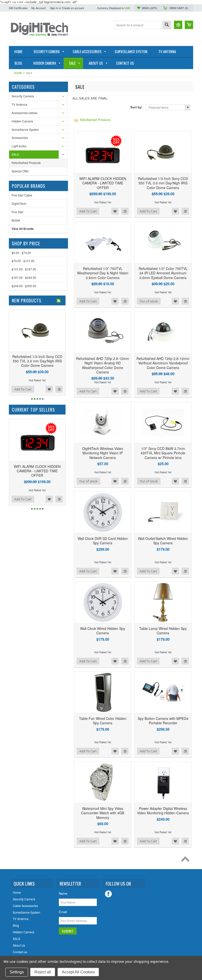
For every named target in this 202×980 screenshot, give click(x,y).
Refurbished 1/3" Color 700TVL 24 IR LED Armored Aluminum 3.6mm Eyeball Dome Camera (163, 273)
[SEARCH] (166, 25)
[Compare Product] (178, 25)
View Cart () (178, 8)
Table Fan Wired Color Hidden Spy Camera (102, 720)
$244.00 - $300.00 (24, 286)
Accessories (20, 137)
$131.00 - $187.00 (24, 269)
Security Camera (23, 96)
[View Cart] (189, 25)
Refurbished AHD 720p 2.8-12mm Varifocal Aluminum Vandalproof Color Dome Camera (162, 363)
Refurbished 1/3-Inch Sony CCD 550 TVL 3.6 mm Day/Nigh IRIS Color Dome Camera (163, 183)
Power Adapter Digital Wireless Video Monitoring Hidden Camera (163, 810)
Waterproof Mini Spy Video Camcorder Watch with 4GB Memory (102, 813)
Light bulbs (19, 146)
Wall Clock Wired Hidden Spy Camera (102, 630)
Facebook (108, 894)
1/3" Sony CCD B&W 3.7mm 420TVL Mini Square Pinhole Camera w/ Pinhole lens (163, 453)
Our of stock (149, 301)
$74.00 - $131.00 (23, 261)
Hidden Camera (22, 121)
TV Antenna (19, 104)
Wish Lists (149, 8)
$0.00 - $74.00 (21, 253)
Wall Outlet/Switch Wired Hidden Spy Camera (163, 540)
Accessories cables (24, 113)
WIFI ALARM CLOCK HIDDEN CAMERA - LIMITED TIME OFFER (102, 183)
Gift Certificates (18, 8)
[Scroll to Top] (186, 860)
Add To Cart (88, 211)
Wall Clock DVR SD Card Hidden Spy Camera (103, 540)
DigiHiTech (19, 203)
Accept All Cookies (78, 972)
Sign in (54, 8)
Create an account (73, 8)
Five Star (17, 212)
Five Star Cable (22, 195)
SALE (15, 154)
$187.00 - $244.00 (24, 277)
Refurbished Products (26, 163)
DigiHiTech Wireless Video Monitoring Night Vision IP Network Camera (102, 453)
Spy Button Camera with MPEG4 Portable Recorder (163, 720)
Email (63, 911)
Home (18, 73)
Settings (17, 972)
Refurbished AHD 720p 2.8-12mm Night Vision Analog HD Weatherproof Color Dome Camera (102, 365)
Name (63, 893)
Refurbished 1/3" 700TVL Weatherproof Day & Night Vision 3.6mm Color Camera (102, 273)
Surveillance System (25, 129)
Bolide (16, 220)
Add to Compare (125, 211)
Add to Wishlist (115, 211)
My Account (38, 8)
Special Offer (20, 171)
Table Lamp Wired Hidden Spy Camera (163, 630)
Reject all (42, 972)
